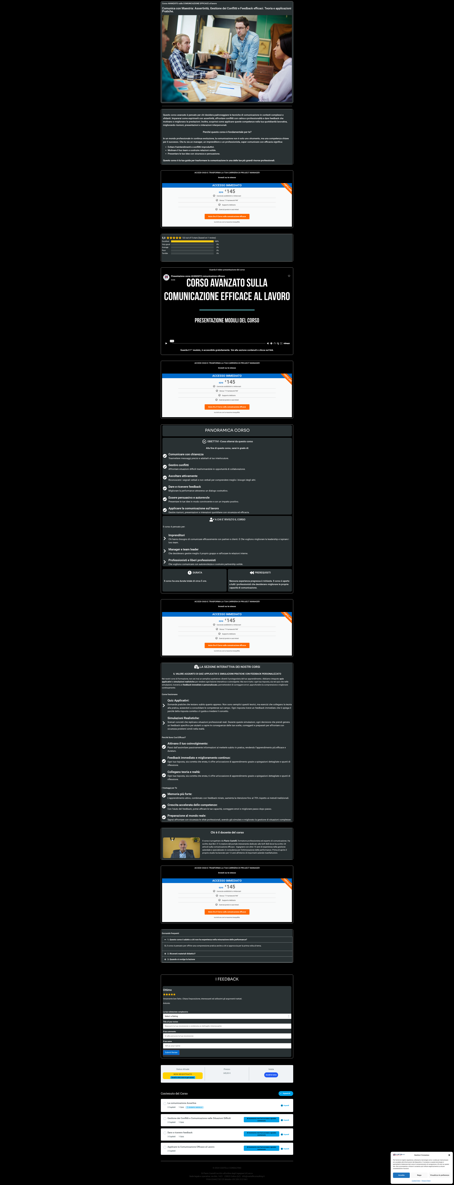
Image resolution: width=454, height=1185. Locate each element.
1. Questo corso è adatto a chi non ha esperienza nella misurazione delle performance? (207, 939)
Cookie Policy (416, 1181)
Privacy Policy (426, 1181)
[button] (449, 1155)
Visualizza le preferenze (439, 1175)
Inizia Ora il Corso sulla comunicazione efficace (227, 216)
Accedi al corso (271, 1075)
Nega (419, 1175)
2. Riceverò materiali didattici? (181, 953)
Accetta (401, 1175)
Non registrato (183, 1074)
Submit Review (171, 1052)
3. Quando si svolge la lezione (181, 959)
